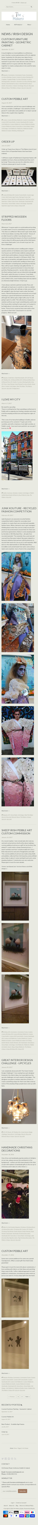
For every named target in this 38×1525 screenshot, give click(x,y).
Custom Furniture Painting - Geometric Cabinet (16, 42)
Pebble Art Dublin (28, 128)
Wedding (14, 130)
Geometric (13, 81)
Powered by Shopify (29, 1508)
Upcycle (23, 88)
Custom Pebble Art (15, 98)
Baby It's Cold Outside (9, 1227)
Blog (17, 1505)
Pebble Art (20, 128)
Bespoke (5, 75)
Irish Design (20, 86)
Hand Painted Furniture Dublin (23, 384)
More (29, 24)
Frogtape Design (11, 79)
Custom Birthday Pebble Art (15, 120)
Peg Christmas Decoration (25, 1238)
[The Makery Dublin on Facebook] (6, 1458)
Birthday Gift (6, 1032)
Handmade (21, 201)
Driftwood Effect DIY (16, 380)
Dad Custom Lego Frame (11, 197)
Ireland (15, 86)
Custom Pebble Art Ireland (9, 126)
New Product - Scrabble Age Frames (13, 1424)
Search (6, 1505)
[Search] (31, 6)
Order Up (8, 141)
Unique (19, 88)
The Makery (13, 88)
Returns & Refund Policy (26, 1505)
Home (8, 24)
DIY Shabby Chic (6, 380)
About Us (11, 1505)
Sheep (13, 1047)
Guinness (9, 493)
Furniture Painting (21, 79)
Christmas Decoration (7, 1229)
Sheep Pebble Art (19, 1047)
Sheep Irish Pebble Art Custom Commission (17, 832)
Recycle (26, 86)
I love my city (11, 399)
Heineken (15, 493)
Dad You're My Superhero (18, 199)
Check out (23, 2)
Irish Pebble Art (12, 128)
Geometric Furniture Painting (24, 81)
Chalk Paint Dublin (19, 378)
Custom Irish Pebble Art (10, 1038)
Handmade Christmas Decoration (21, 1233)
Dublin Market (5, 1042)
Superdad (29, 203)
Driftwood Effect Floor (29, 380)
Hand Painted (10, 384)
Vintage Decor (16, 388)
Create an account (21, 1502)
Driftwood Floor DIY (7, 382)
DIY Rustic (30, 378)
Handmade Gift (29, 201)
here (3, 1086)
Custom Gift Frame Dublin (8, 122)
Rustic (9, 1047)
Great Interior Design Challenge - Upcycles (17, 1061)
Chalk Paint (11, 378)
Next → (28, 1396)
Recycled (31, 86)
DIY (32, 77)
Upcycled (28, 88)
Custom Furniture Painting (23, 77)
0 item (15, 2)
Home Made (26, 126)
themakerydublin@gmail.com (15, 1472)
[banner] (19, 16)
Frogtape (4, 79)
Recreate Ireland (26, 538)
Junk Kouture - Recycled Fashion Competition (19, 510)
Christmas (23, 1227)
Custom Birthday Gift (8, 195)
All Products (18, 24)
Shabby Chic (31, 1388)
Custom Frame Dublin (29, 120)
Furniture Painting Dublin (24, 382)
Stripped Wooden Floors (14, 218)
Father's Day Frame (13, 201)
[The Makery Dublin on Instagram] (9, 1458)
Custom (14, 77)
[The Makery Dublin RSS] (15, 1458)
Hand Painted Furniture (12, 83)
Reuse (8, 88)
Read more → (5, 71)
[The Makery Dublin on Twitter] (3, 1458)
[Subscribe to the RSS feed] (21, 1404)
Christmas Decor (30, 1227)
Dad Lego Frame (23, 197)
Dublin (15, 382)
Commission (11, 75)
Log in (12, 1502)
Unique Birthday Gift (11, 1049)
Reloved (4, 88)
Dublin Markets (14, 1042)
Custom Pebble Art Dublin (27, 124)
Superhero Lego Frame (8, 205)
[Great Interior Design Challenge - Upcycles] (19, 1090)
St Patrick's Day (25, 495)
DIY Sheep (29, 1040)
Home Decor (9, 86)
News (6, 34)
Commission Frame (20, 75)
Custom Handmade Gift (22, 122)
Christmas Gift (17, 1229)
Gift (19, 1042)
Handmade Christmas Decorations (17, 1149)
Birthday (10, 1377)
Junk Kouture (6, 519)
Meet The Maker (20, 386)
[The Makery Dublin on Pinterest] (12, 1458)
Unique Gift (22, 205)
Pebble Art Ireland (6, 130)
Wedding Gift (20, 130)
